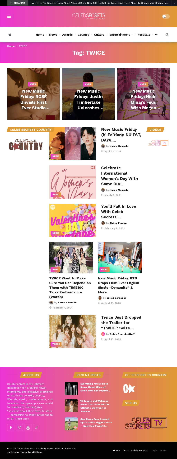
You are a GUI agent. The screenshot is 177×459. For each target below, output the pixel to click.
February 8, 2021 (114, 228)
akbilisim (37, 452)
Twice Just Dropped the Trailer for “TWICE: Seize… (121, 322)
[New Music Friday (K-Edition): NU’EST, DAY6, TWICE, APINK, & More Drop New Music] (72, 143)
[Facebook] (10, 427)
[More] (156, 34)
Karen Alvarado (119, 146)
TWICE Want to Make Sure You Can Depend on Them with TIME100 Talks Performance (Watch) (70, 287)
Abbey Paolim (118, 223)
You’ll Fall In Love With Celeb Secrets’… (118, 211)
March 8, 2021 (112, 195)
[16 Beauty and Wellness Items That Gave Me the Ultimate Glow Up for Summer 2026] (71, 405)
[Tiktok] (36, 427)
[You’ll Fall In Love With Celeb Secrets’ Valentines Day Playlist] (72, 220)
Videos (56, 344)
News (55, 269)
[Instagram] (19, 427)
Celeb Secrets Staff (122, 334)
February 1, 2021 (62, 307)
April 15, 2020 (112, 339)
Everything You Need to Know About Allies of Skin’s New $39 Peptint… (95, 387)
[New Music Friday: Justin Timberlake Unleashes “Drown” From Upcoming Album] (88, 94)
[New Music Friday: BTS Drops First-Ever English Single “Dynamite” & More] (120, 257)
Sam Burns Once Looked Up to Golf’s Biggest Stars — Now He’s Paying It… (96, 422)
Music (55, 156)
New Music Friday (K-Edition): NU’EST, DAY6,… (121, 135)
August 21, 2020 (111, 303)
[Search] (167, 34)
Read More (22, 418)
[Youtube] (28, 427)
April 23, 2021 (112, 151)
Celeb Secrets (25, 448)
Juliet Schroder (116, 297)
